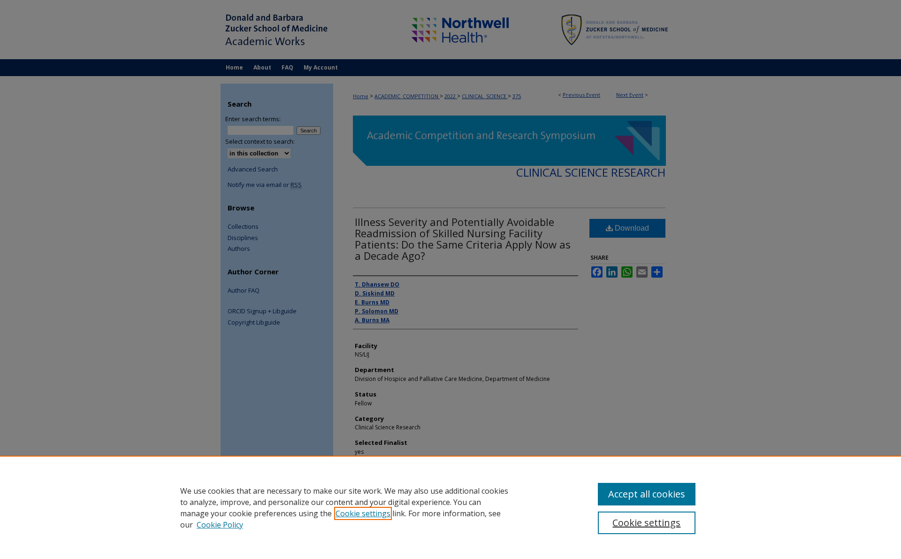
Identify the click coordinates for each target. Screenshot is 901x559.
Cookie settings (363, 513)
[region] (450, 507)
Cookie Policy (220, 525)
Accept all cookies (646, 494)
